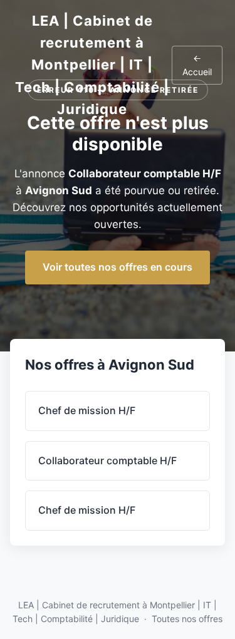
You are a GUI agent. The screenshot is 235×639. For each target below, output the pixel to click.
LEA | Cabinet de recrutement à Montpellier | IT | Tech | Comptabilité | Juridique (92, 65)
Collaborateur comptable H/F (107, 460)
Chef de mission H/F (86, 410)
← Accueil (197, 65)
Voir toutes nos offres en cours (117, 267)
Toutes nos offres (187, 618)
